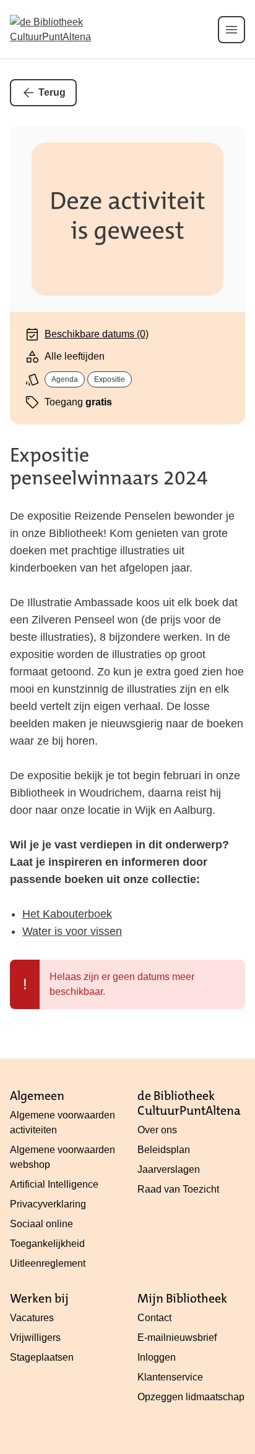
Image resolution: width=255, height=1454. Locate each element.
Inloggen (156, 1357)
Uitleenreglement (47, 1263)
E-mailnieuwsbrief (177, 1337)
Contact (154, 1317)
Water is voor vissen (72, 931)
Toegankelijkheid (47, 1243)
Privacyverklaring (48, 1204)
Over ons (157, 1130)
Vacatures (32, 1317)
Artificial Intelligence (54, 1184)
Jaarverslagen (168, 1169)
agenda (64, 379)
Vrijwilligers (35, 1337)
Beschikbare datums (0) (97, 334)
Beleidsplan (163, 1149)
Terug (52, 92)
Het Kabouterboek (67, 914)
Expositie (109, 379)
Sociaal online (41, 1224)
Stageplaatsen (42, 1357)
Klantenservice (170, 1377)
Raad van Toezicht (178, 1189)
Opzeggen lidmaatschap (190, 1397)
